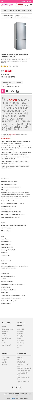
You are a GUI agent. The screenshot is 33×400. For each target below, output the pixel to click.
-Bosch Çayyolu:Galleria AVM (23, 371)
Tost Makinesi (20, 336)
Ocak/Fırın (4, 333)
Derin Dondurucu (5, 336)
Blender (19, 338)
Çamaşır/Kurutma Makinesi (8, 329)
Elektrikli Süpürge (21, 329)
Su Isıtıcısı (19, 345)
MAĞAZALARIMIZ (21, 362)
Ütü (18, 347)
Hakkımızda (20, 357)
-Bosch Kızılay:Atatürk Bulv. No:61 (23, 378)
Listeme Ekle (7, 82)
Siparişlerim (4, 360)
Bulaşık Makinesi (5, 331)
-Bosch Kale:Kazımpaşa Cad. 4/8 (23, 382)
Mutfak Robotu (20, 340)
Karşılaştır (18, 82)
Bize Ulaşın (4, 364)
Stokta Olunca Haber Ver (11, 86)
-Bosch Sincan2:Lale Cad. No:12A (22, 374)
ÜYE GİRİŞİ (22, 1)
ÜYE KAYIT (28, 1)
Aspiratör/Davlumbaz (6, 338)
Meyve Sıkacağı (20, 343)
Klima (3, 340)
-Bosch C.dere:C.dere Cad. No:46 (23, 365)
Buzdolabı (4, 327)
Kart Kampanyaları (6, 357)
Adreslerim (4, 362)
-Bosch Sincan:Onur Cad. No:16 (24, 368)
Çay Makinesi (20, 334)
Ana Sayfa (4, 15)
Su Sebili (3, 343)
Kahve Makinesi (20, 331)
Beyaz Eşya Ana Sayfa (6, 345)
